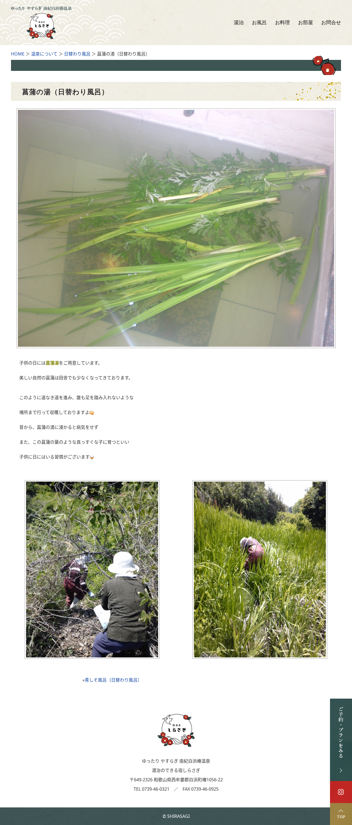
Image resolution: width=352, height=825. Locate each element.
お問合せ (331, 22)
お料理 (282, 22)
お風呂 (259, 22)
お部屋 (305, 22)
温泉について (44, 54)
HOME (17, 54)
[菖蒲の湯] (176, 345)
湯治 (239, 22)
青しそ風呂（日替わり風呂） (113, 680)
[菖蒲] (92, 655)
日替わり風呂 (77, 54)
